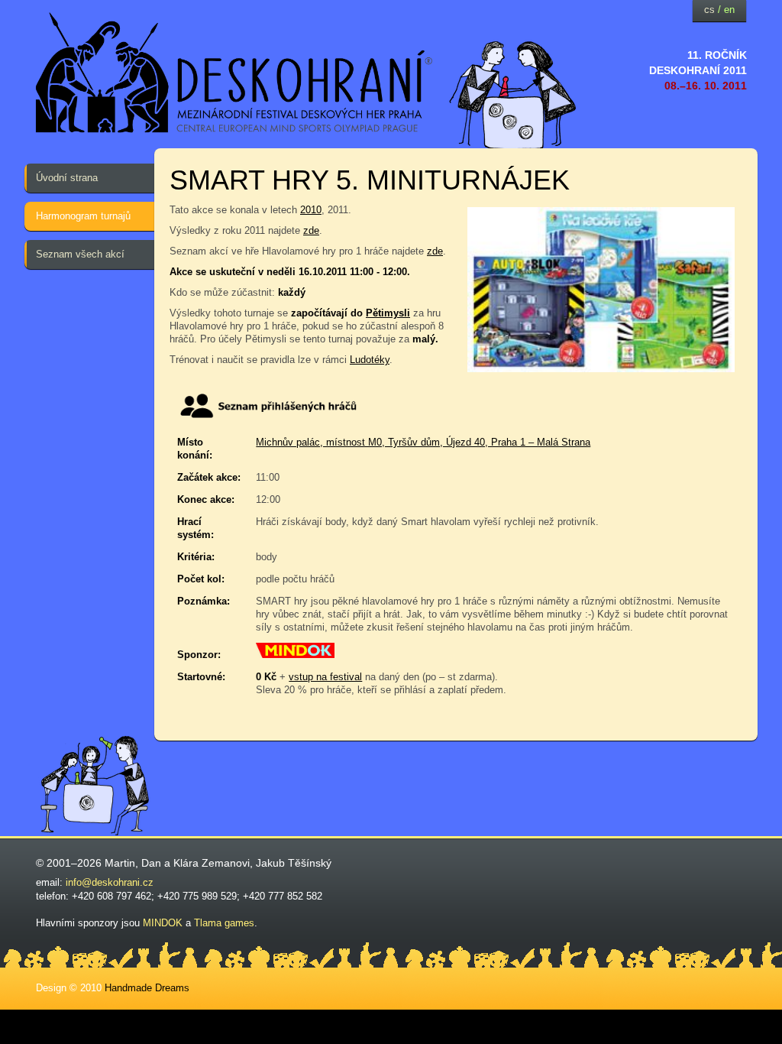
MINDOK (163, 923)
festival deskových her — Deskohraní (234, 73)
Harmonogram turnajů (83, 216)
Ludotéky (369, 359)
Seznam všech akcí (80, 254)
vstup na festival (325, 676)
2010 (311, 210)
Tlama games (224, 923)
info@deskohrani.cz (109, 882)
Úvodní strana (67, 177)
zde (311, 230)
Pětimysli (388, 313)
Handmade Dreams (147, 988)
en (729, 9)
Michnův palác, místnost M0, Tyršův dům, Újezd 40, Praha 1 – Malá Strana (423, 442)
